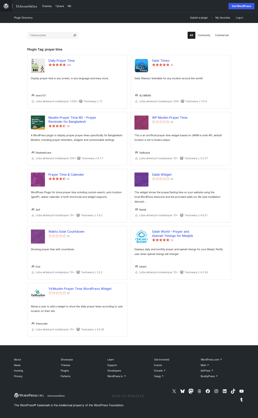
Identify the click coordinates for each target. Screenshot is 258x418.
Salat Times (161, 60)
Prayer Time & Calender (66, 174)
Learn (110, 359)
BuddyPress (209, 376)
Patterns (66, 376)
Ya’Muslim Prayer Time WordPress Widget (80, 289)
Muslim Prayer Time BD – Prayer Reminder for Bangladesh (72, 119)
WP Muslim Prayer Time (169, 117)
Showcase (67, 359)
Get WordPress (241, 6)
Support (112, 365)
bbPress (207, 370)
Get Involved (161, 359)
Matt (205, 365)
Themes (65, 365)
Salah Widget (162, 174)
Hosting (18, 370)
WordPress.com (211, 359)
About (17, 359)
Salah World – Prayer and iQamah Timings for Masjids (172, 233)
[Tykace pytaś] (74, 35)
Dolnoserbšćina (56, 395)
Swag (159, 376)
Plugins (65, 370)
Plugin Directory (23, 17)
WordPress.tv (116, 376)
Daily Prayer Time (61, 60)
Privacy (18, 376)
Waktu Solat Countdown (66, 231)
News (17, 365)
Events (158, 365)
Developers (114, 370)
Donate (160, 370)
